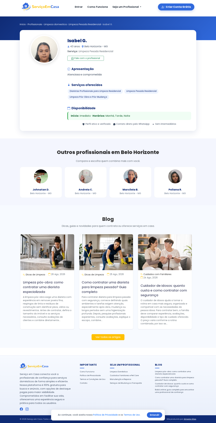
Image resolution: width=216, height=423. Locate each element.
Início (23, 24)
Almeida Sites (190, 419)
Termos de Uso (132, 414)
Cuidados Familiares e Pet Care (124, 375)
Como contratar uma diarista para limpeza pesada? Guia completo (105, 287)
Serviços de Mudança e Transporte (126, 383)
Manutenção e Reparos (120, 379)
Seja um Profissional (125, 7)
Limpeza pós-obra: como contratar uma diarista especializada (43, 287)
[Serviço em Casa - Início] (40, 7)
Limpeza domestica (55, 24)
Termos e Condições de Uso (92, 379)
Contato (83, 383)
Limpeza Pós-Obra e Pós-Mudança (88, 96)
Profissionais (35, 24)
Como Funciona (97, 7)
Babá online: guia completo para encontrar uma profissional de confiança (174, 391)
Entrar (79, 7)
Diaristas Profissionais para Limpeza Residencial (95, 91)
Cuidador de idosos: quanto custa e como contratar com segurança (164, 290)
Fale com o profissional (87, 58)
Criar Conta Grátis (178, 7)
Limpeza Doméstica (119, 372)
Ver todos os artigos (108, 337)
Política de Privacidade (90, 375)
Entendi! (154, 415)
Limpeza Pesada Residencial (85, 24)
